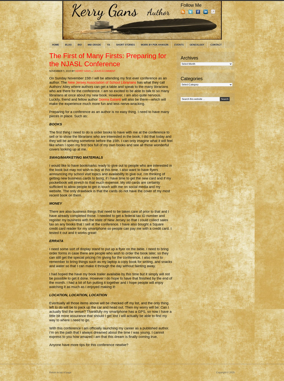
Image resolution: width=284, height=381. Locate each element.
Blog (68, 44)
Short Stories (125, 44)
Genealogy (197, 44)
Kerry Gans (83, 71)
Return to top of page (60, 372)
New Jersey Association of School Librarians (102, 82)
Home (55, 44)
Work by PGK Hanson (154, 44)
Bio (80, 44)
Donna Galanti (110, 99)
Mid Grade (94, 44)
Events (179, 44)
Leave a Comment (104, 71)
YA (108, 44)
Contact (216, 44)
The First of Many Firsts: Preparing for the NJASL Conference (107, 60)
